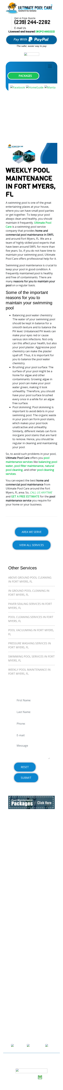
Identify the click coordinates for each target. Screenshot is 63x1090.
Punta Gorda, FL (18, 876)
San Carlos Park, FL (20, 857)
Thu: (8, 982)
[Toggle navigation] (50, 66)
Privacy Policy (16, 945)
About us (14, 901)
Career (12, 920)
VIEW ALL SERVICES (31, 545)
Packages (25, 76)
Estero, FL (14, 863)
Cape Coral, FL (17, 850)
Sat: (8, 994)
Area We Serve (31, 532)
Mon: (9, 963)
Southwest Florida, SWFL (23, 882)
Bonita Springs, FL (19, 844)
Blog (11, 933)
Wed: (9, 975)
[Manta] (50, 87)
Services (13, 914)
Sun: (8, 1000)
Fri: (7, 988)
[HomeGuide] (35, 87)
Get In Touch (16, 939)
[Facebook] (17, 87)
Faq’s (11, 926)
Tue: (8, 969)
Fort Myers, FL (17, 869)
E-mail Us (20, 28)
